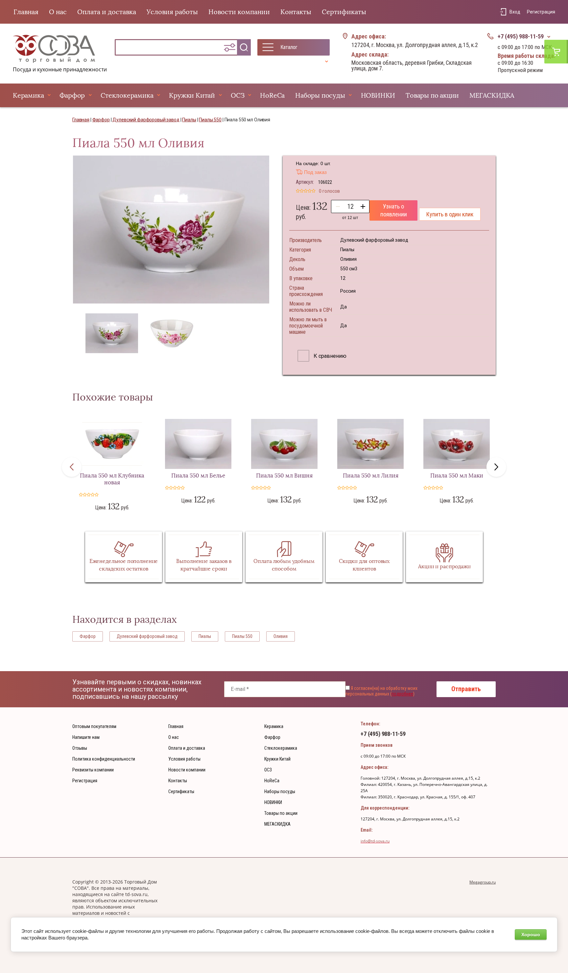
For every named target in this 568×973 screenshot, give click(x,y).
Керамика (28, 95)
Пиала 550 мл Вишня (284, 475)
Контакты (295, 12)
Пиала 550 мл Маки (456, 475)
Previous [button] (72, 467)
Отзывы (79, 748)
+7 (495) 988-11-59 (521, 36)
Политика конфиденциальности (103, 759)
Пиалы (205, 636)
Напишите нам (86, 737)
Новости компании (239, 12)
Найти (244, 47)
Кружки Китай (192, 95)
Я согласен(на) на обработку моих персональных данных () (381, 691)
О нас (58, 12)
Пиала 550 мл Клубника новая (112, 479)
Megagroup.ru (482, 882)
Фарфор (72, 95)
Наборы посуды (320, 95)
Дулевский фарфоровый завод (147, 636)
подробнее (402, 693)
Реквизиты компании (93, 769)
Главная (25, 12)
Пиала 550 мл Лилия (370, 475)
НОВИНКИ (378, 95)
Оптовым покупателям (94, 726)
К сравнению (329, 356)
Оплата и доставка (106, 12)
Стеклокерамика (127, 95)
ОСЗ (237, 95)
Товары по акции (432, 95)
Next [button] (496, 467)
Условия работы (172, 12)
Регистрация (541, 11)
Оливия (280, 636)
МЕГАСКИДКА (491, 95)
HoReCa (272, 95)
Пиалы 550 (242, 636)
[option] (171, 230)
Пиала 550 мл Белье (198, 475)
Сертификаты (344, 12)
